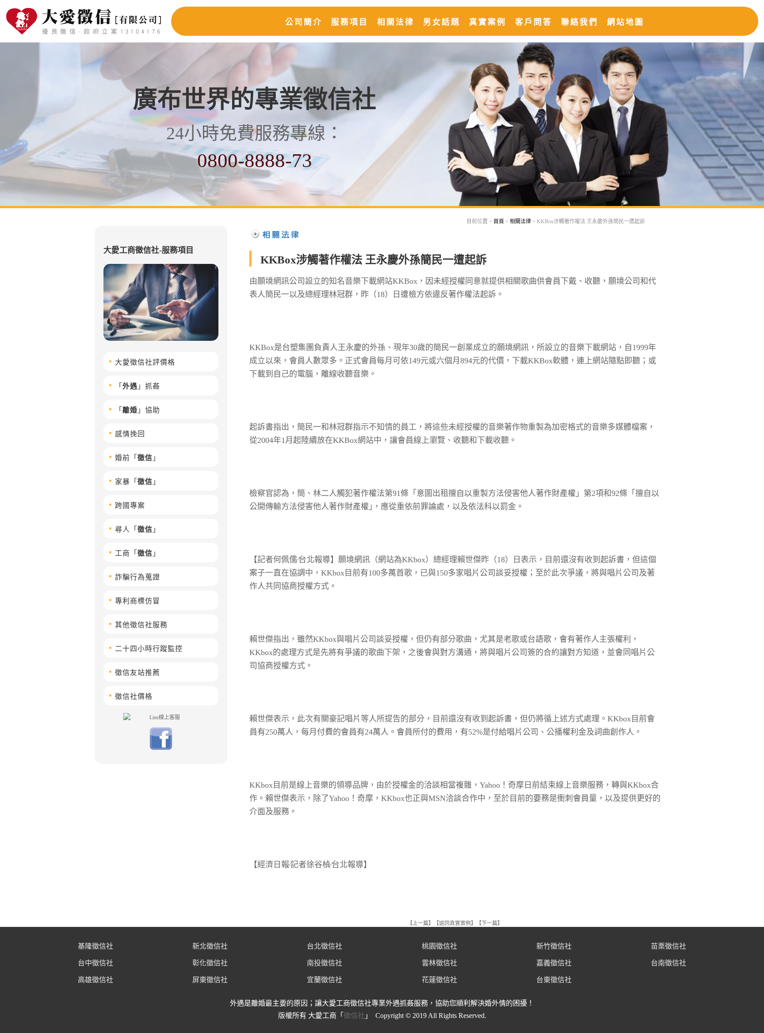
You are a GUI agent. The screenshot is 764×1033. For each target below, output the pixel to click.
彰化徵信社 (210, 963)
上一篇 (420, 923)
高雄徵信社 (95, 979)
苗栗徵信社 (668, 946)
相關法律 (395, 22)
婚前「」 (137, 457)
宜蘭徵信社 (324, 979)
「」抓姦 (137, 386)
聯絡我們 (579, 22)
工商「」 (137, 553)
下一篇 (489, 923)
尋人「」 (137, 529)
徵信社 (354, 1015)
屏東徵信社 (210, 979)
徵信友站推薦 (137, 672)
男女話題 (441, 22)
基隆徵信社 (95, 946)
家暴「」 (137, 481)
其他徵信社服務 (141, 625)
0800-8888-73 (254, 160)
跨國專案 (130, 505)
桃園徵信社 (439, 946)
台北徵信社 (324, 946)
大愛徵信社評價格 (145, 362)
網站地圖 (625, 22)
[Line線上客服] (160, 717)
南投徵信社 (324, 963)
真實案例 (487, 22)
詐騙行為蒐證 (137, 577)
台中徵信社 (95, 963)
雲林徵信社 (439, 963)
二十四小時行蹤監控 (149, 648)
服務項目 (349, 22)
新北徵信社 (210, 946)
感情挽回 (130, 434)
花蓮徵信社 (439, 979)
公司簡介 (303, 22)
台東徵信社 (554, 979)
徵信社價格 (134, 696)
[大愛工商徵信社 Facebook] (161, 748)
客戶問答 (533, 22)
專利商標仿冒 (137, 601)
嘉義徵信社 (554, 963)
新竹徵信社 (554, 946)
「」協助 (137, 410)
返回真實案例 (455, 923)
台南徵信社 (668, 963)
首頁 (498, 221)
